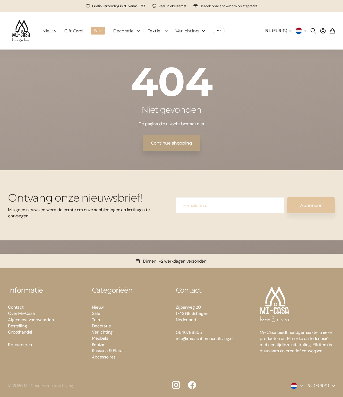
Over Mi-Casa (21, 313)
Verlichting (187, 30)
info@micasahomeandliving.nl (204, 338)
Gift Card (73, 30)
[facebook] (192, 385)
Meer (219, 31)
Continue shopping (171, 143)
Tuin (96, 320)
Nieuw (49, 30)
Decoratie (123, 30)
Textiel (155, 30)
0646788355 (189, 332)
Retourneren (20, 344)
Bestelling (17, 326)
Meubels (100, 338)
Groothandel (20, 332)
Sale (96, 313)
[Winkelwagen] (332, 31)
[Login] (323, 31)
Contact (16, 307)
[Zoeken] (313, 31)
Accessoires (103, 357)
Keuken (98, 344)
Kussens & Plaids (108, 350)
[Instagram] (176, 385)
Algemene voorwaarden (31, 320)
